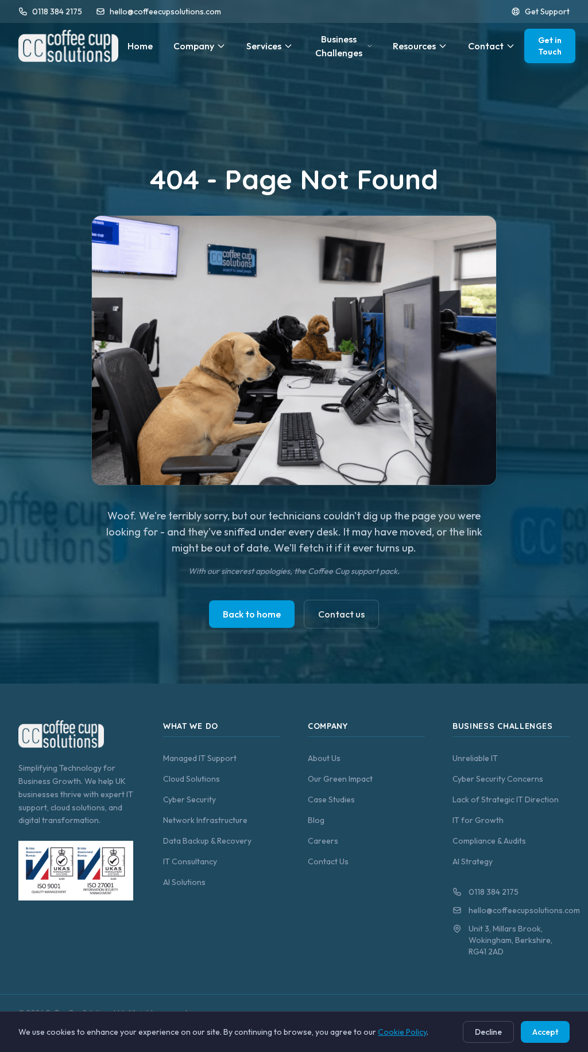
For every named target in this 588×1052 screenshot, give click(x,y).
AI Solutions (184, 882)
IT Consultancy (190, 861)
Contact (486, 46)
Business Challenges (338, 46)
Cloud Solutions (191, 779)
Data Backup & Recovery (207, 841)
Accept (545, 1032)
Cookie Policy (402, 1032)
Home (140, 46)
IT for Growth (478, 820)
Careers (323, 841)
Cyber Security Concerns (497, 779)
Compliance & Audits (489, 841)
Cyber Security (189, 799)
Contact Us (328, 861)
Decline (488, 1032)
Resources (414, 46)
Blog (316, 820)
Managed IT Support (200, 758)
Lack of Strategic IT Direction (505, 799)
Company (193, 46)
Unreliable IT (475, 758)
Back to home (252, 614)
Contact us (341, 614)
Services (263, 46)
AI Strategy (472, 861)
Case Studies (331, 799)
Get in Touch (550, 46)
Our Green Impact (340, 779)
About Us (324, 758)
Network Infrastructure (205, 820)
